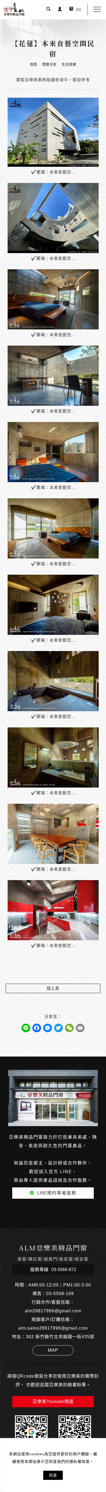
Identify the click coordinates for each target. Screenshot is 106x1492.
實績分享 (49, 64)
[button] (48, 9)
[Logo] (14, 8)
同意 (53, 1475)
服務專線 (53, 1269)
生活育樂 (69, 64)
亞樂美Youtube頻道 (53, 1401)
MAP (53, 1350)
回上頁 (53, 988)
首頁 (33, 64)
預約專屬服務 (56, 1193)
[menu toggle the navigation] (97, 9)
